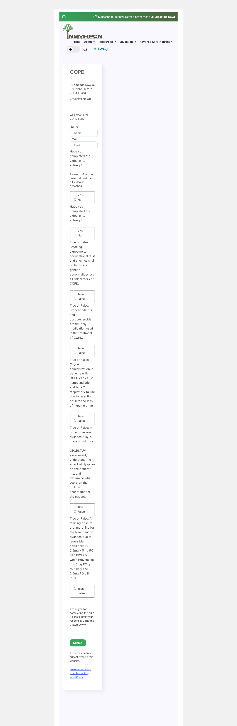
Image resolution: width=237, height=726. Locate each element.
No (80, 199)
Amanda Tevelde (84, 84)
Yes (80, 195)
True (81, 294)
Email (73, 139)
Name (74, 126)
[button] (73, 49)
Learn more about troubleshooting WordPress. (80, 673)
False (81, 299)
